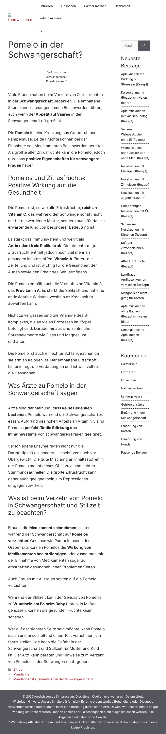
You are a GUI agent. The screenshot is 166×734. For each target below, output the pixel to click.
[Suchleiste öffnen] (40, 30)
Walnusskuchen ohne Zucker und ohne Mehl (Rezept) (135, 153)
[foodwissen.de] (21, 18)
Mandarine (21, 674)
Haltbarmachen (132, 388)
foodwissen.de (44, 696)
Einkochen (68, 6)
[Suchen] (144, 45)
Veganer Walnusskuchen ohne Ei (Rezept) (133, 134)
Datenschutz (135, 696)
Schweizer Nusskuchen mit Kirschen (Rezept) (134, 229)
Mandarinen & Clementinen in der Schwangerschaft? (53, 679)
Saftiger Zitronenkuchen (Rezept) (132, 248)
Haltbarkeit (122, 6)
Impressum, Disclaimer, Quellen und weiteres (90, 696)
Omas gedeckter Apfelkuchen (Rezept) (133, 335)
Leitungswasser (50, 18)
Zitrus (17, 669)
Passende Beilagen (135, 452)
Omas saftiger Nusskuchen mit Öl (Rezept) (134, 211)
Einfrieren (46, 6)
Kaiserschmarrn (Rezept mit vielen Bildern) (134, 98)
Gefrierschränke (132, 404)
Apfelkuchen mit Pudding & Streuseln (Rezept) (134, 79)
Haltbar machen (95, 6)
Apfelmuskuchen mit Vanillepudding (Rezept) (134, 116)
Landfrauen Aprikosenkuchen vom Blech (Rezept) (135, 280)
